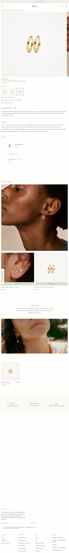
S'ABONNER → (33, 522)
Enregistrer (4, 540)
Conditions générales (57, 537)
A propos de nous (22, 537)
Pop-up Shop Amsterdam (24, 543)
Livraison (37, 551)
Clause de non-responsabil (58, 547)
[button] (2, 276)
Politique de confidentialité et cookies (59, 541)
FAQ (36, 537)
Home (2, 10)
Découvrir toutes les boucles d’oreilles (34, 336)
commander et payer (40, 545)
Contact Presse (22, 540)
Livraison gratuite (24, 1)
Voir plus (17, 283)
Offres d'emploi (22, 551)
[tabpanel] (35, 164)
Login (2, 537)
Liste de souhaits (5, 543)
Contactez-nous (39, 548)
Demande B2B (21, 545)
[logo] (34, 6)
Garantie (54, 544)
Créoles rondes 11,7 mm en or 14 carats (6, 382)
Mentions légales (56, 550)
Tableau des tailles (39, 543)
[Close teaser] (5, 268)
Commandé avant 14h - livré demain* (13, 100)
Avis (36, 540)
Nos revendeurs (22, 548)
